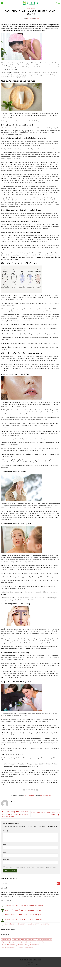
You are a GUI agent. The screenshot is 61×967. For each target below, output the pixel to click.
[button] (4, 3)
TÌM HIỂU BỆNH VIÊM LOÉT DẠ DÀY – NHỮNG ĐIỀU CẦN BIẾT (24, 905)
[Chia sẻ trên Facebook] (26, 790)
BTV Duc (37, 18)
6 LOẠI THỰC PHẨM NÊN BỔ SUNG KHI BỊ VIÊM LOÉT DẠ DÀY (24, 910)
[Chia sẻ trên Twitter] (29, 790)
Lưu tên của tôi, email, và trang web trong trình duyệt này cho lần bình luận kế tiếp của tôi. (31, 867)
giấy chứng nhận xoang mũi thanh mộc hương (14, 942)
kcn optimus (31, 942)
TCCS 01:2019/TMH (29, 947)
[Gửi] (58, 883)
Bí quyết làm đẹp (30, 8)
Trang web (6, 859)
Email (5, 852)
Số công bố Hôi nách (34, 944)
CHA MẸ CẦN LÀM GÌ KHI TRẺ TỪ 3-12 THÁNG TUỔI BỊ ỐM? (23, 919)
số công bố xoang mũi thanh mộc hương (12, 947)
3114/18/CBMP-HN (6, 939)
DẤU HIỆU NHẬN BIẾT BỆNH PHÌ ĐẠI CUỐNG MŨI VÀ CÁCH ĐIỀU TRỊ (27, 924)
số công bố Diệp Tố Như (42, 942)
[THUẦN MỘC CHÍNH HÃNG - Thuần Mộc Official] (30, 3)
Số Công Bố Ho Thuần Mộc (8, 944)
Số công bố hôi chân (22, 944)
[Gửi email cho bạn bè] (32, 790)
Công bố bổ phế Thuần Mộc (45, 939)
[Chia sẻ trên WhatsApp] (23, 790)
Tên (4, 844)
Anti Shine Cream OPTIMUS (29, 939)
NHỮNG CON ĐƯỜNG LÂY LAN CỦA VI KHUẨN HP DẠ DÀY (23, 915)
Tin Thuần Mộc (30, 962)
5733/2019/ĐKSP (16, 939)
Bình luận (6, 831)
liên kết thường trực (45, 795)
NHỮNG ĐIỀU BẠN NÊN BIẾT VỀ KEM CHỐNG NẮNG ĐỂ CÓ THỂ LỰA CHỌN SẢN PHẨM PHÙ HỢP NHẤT (14, 814)
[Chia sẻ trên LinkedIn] (37, 790)
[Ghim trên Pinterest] (35, 790)
